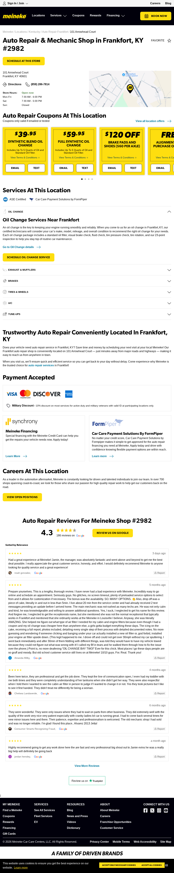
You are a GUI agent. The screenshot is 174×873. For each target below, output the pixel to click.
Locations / (22, 31)
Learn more (21, 867)
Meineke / (9, 31)
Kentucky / (35, 31)
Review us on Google (113, 533)
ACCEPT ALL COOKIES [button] (152, 865)
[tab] (82, 179)
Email (15, 168)
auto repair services (41, 365)
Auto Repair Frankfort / (56, 31)
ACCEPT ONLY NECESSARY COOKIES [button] (119, 865)
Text (36, 168)
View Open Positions (22, 497)
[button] (167, 865)
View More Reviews (87, 765)
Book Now (159, 16)
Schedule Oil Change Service (28, 257)
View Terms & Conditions (24, 157)
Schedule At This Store (23, 61)
